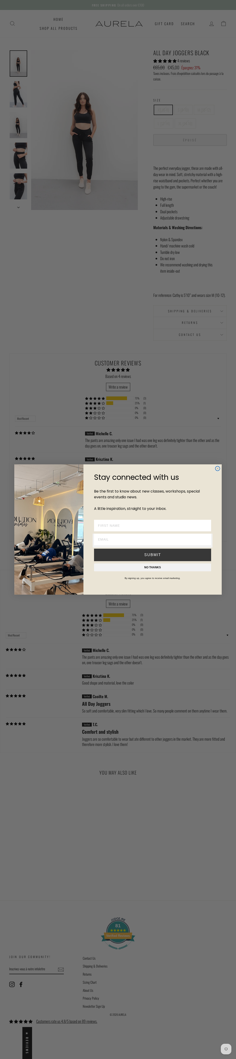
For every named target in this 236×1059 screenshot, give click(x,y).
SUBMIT (152, 555)
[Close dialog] (217, 468)
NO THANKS (152, 567)
